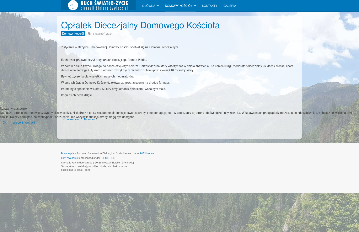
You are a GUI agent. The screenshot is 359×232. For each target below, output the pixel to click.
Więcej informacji (24, 122)
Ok (4, 122)
